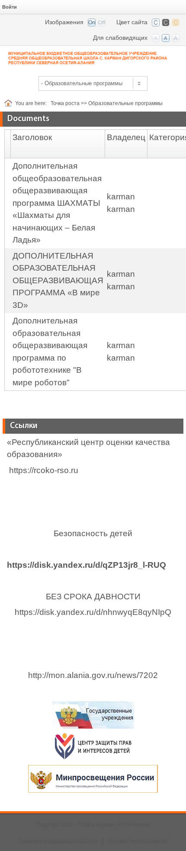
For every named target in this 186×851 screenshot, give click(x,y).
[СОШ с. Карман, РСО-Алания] (93, 57)
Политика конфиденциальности (58, 841)
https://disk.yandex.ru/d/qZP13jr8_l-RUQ (86, 564)
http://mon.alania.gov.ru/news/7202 (93, 675)
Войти (9, 7)
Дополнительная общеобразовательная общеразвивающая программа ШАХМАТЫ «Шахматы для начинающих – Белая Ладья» (57, 202)
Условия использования (137, 841)
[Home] (9, 103)
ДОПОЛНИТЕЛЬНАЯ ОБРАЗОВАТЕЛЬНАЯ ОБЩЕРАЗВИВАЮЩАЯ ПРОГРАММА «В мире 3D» (58, 280)
